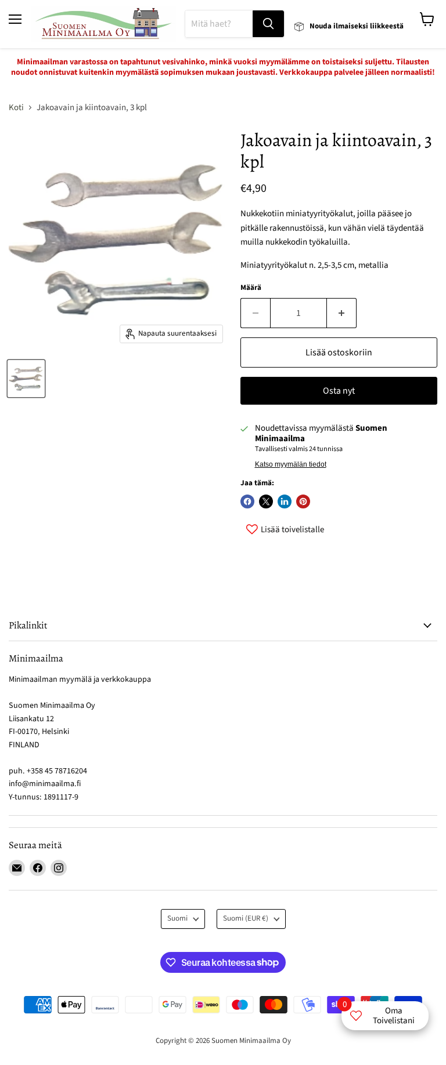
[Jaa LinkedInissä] (285, 501)
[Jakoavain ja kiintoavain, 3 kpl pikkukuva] (26, 378)
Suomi (177, 918)
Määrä (250, 287)
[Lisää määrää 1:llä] (342, 313)
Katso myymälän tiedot (290, 464)
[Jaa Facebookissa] (247, 501)
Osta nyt (339, 390)
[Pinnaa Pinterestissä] (303, 501)
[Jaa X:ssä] (266, 501)
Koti (16, 107)
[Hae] (268, 23)
